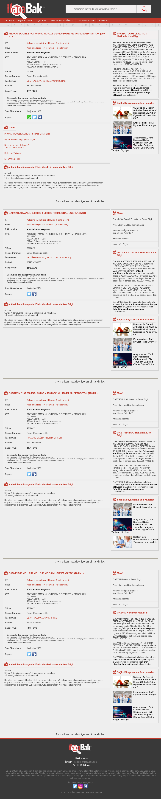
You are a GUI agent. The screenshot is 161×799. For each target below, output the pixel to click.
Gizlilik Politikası (81, 765)
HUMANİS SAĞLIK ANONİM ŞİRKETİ (44, 438)
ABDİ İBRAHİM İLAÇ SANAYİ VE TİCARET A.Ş (49, 257)
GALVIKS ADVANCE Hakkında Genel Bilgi (132, 219)
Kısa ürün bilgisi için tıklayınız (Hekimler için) (47, 48)
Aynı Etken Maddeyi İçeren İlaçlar (19, 139)
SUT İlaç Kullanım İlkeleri (62, 21)
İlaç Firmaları (41, 21)
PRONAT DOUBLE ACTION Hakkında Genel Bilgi (27, 134)
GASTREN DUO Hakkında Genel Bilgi (130, 399)
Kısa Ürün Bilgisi (12, 159)
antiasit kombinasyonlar (38, 52)
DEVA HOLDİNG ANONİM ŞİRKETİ (43, 618)
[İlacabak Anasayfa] (26, 11)
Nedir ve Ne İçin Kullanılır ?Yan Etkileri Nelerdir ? (16, 146)
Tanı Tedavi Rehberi (85, 21)
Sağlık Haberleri (25, 21)
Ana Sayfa (9, 21)
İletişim (68, 761)
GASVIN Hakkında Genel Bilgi (127, 579)
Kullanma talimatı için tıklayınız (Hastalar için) (48, 43)
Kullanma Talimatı (12, 153)
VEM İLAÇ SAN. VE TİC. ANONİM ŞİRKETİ (47, 81)
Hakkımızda (104, 21)
